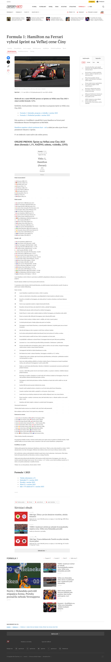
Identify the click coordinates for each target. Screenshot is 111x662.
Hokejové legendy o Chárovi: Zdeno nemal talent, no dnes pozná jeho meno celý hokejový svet (18, 19)
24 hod (88, 62)
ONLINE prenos (37, 48)
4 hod (83, 62)
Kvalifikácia (46, 48)
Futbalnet (42, 6)
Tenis (56, 6)
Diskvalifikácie (17, 48)
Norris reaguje (27, 48)
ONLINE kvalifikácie (56, 48)
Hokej (50, 6)
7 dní (93, 62)
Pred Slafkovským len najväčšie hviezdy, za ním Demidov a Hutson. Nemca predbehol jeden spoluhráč (57, 19)
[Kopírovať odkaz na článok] (8, 66)
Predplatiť (91, 1)
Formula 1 (82, 6)
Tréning (32, 51)
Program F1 (48, 558)
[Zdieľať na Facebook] (8, 57)
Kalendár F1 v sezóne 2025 (29, 480)
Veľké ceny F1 (74, 558)
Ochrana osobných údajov (35, 656)
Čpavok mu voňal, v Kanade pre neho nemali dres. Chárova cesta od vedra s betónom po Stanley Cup (37, 19)
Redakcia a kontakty (26, 641)
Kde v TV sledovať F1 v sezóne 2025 (32, 487)
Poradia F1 (57, 558)
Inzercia (25, 656)
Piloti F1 (65, 558)
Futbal (34, 6)
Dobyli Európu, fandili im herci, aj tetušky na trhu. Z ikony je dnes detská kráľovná (78, 19)
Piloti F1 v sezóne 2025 (28, 484)
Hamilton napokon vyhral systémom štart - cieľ (31, 127)
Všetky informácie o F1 (28, 478)
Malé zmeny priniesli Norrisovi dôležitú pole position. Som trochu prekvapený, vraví (65, 593)
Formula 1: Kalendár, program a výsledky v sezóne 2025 (39, 113)
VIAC (90, 6)
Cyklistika (72, 6)
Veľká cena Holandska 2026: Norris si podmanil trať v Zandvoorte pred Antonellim (66, 580)
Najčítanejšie (86, 58)
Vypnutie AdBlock (46, 641)
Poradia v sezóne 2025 (27, 482)
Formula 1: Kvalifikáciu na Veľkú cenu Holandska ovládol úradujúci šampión (66, 606)
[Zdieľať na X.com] (8, 62)
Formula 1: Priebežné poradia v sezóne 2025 (35, 115)
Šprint (64, 48)
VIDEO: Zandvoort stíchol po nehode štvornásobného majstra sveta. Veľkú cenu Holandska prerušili (66, 567)
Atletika (64, 6)
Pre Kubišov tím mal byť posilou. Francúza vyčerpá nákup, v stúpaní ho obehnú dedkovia (96, 19)
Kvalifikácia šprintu (23, 51)
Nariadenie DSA (46, 656)
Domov (9, 627)
